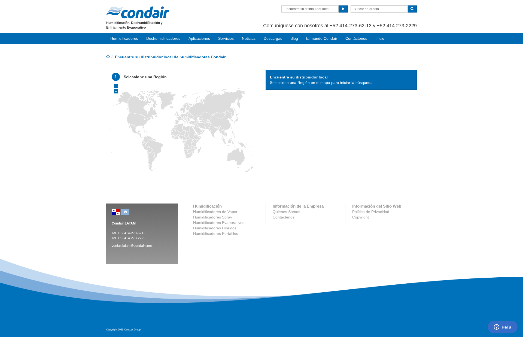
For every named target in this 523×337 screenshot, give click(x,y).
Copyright (360, 217)
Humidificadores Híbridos (214, 228)
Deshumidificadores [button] (163, 38)
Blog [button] (294, 38)
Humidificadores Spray (212, 217)
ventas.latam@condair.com (132, 246)
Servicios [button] (226, 38)
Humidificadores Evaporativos (218, 222)
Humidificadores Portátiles (215, 233)
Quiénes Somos (286, 212)
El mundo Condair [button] (321, 38)
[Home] (108, 57)
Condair (137, 12)
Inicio (379, 38)
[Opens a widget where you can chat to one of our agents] (503, 327)
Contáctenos (356, 38)
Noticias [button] (249, 38)
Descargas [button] (273, 38)
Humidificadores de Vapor (215, 212)
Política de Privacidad (370, 212)
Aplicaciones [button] (199, 38)
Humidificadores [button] (124, 38)
